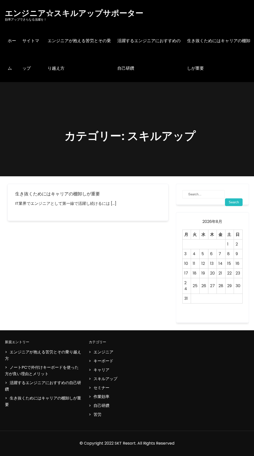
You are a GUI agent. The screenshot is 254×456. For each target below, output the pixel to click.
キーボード (103, 361)
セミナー (101, 388)
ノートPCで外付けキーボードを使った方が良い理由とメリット (42, 371)
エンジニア (103, 352)
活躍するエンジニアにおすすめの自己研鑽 (149, 54)
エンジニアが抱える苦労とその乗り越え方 (79, 54)
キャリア (101, 370)
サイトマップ (30, 54)
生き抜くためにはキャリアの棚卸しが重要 (218, 54)
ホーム (12, 54)
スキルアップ (105, 379)
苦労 (97, 414)
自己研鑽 (101, 405)
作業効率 (101, 396)
